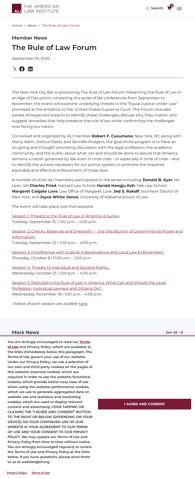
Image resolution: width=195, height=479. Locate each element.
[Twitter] (15, 69)
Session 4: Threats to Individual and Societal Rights (61, 267)
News (31, 25)
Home (17, 25)
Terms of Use (40, 472)
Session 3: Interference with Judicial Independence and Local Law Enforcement (88, 252)
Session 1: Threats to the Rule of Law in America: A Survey (66, 216)
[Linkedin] (30, 69)
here (82, 303)
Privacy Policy (17, 472)
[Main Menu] (179, 8)
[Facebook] (22, 69)
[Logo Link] (35, 8)
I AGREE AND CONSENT (144, 404)
